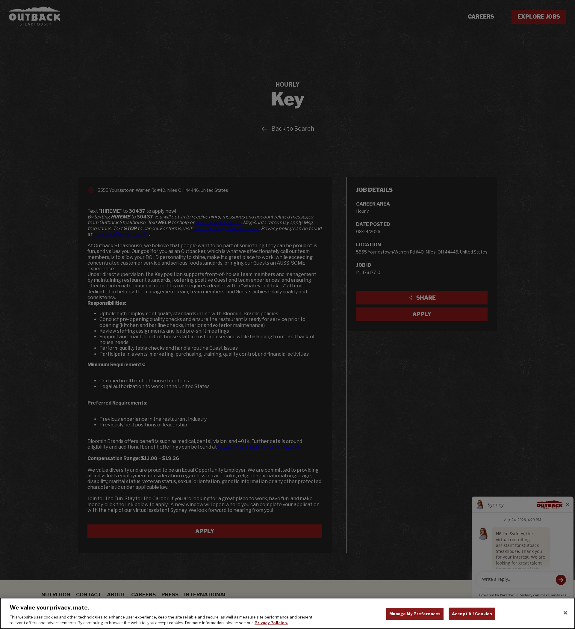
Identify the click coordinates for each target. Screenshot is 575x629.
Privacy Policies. (271, 622)
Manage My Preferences (415, 613)
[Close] (565, 612)
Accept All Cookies (472, 613)
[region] (287, 613)
